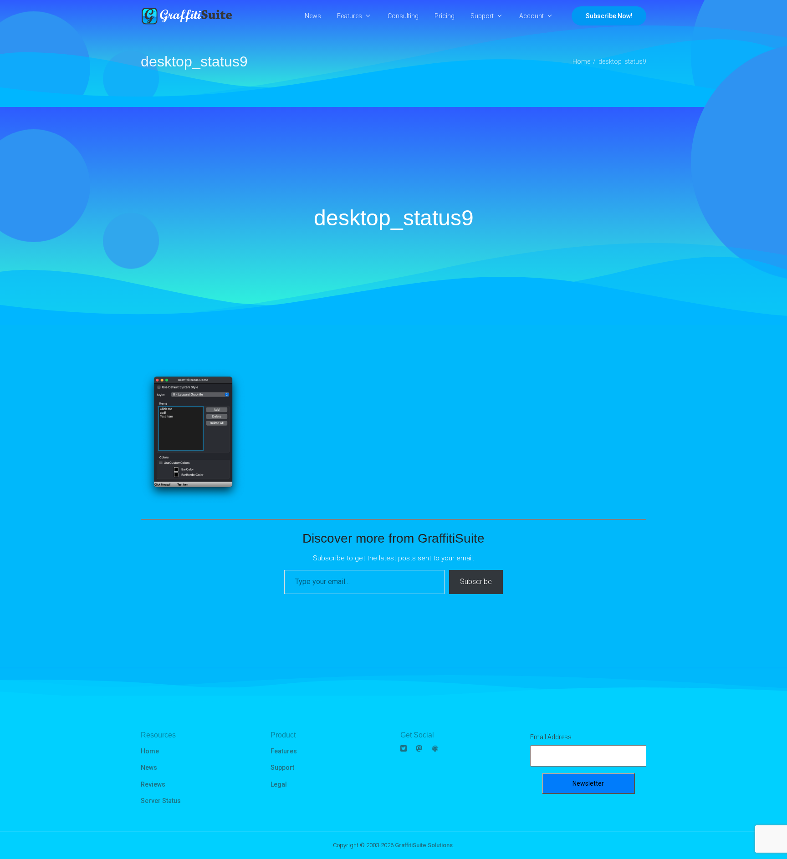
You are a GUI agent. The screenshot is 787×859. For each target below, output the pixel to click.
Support (482, 16)
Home (150, 751)
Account (531, 16)
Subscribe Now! (609, 16)
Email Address (551, 737)
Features (349, 16)
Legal (279, 784)
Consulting (403, 16)
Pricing (444, 16)
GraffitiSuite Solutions (424, 845)
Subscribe (476, 581)
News (313, 16)
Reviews (153, 784)
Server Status (161, 800)
